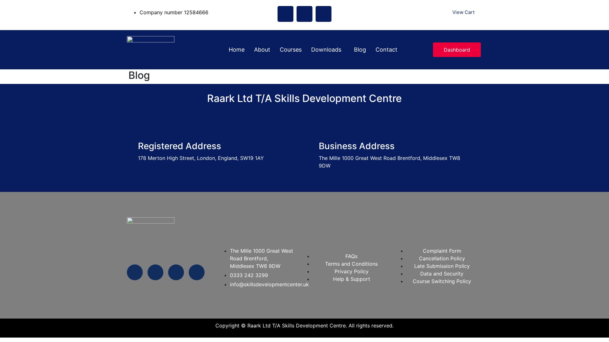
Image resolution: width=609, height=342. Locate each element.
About (262, 49)
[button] (327, 49)
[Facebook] (285, 14)
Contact (386, 49)
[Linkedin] (323, 14)
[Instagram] (304, 14)
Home (237, 49)
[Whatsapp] (135, 272)
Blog (360, 49)
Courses (291, 49)
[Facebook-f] (155, 272)
